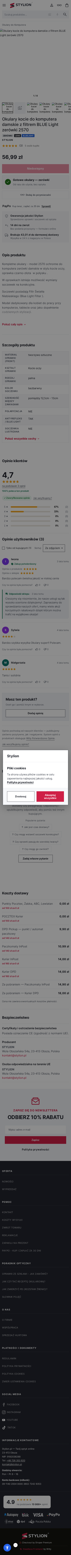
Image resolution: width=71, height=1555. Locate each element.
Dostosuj (20, 796)
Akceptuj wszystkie (50, 796)
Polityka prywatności (20, 782)
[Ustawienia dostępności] (7, 1548)
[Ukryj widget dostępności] (15, 1545)
